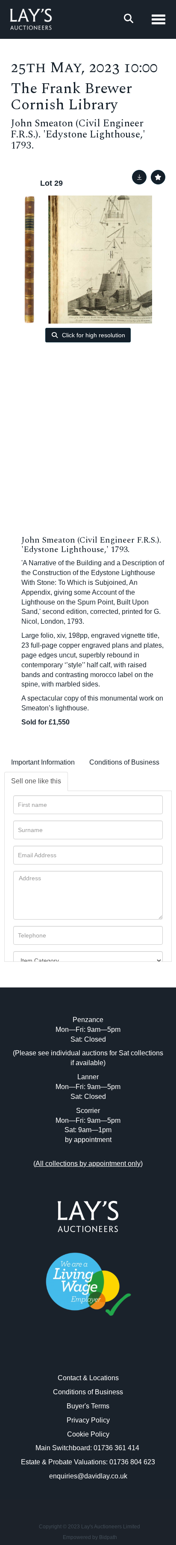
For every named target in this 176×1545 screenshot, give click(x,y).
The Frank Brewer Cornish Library (71, 97)
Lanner (88, 1077)
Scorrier (88, 1110)
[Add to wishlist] (158, 177)
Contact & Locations (88, 1377)
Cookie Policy (88, 1434)
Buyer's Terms (88, 1406)
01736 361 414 (117, 1448)
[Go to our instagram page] (106, 1354)
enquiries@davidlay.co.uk (88, 1476)
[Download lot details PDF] (139, 177)
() (88, 1163)
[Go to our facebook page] (70, 1354)
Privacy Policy (88, 1420)
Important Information (43, 762)
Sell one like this (36, 781)
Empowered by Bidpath (90, 1537)
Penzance (88, 1019)
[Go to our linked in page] (88, 1354)
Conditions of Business (124, 762)
